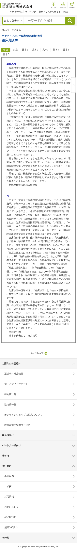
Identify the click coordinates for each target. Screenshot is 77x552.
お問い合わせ (11, 507)
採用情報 (9, 496)
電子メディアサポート (16, 384)
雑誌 (65, 11)
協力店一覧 (10, 404)
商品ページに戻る (11, 30)
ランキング (30, 11)
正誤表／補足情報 (13, 373)
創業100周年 (11, 527)
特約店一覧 (10, 394)
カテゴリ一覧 (16, 11)
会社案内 (9, 476)
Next (73, 85)
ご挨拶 (7, 486)
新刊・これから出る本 (50, 11)
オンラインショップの (23, 414)
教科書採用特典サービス (17, 425)
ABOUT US (10, 517)
